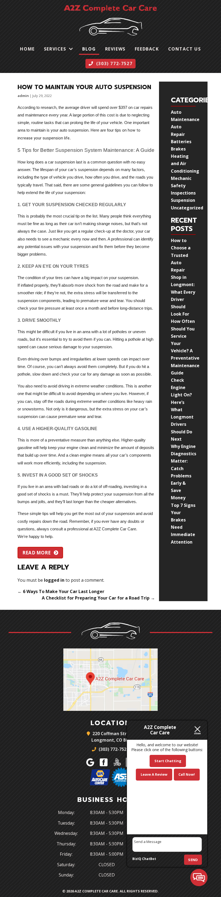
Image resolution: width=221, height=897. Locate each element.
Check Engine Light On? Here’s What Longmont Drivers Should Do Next (182, 409)
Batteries (181, 142)
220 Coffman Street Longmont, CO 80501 (113, 737)
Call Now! (186, 774)
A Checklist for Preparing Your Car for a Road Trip (98, 598)
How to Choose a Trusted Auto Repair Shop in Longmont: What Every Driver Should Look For (183, 277)
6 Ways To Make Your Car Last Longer (61, 591)
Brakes (178, 149)
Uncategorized (187, 208)
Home (27, 49)
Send (193, 859)
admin (23, 95)
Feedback (147, 49)
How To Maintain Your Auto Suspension (84, 87)
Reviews (115, 49)
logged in (54, 580)
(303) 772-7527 (113, 749)
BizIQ (136, 858)
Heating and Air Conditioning (185, 163)
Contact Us (184, 49)
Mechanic (181, 178)
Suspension (183, 200)
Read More (36, 553)
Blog (89, 49)
